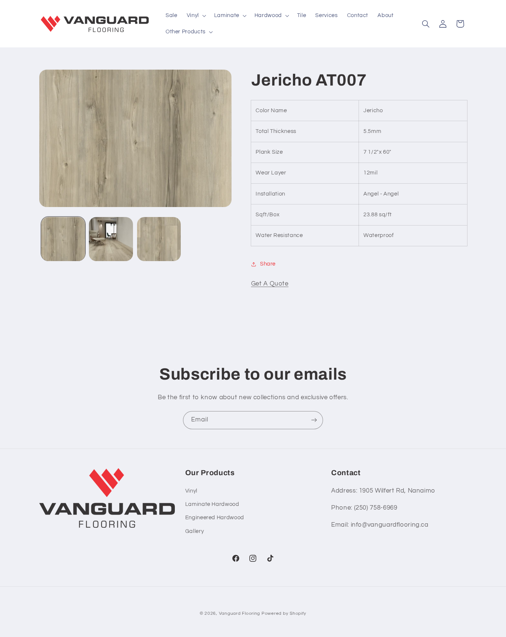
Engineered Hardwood (214, 517)
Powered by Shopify (284, 613)
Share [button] (268, 264)
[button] (195, 15)
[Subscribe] (314, 420)
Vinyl (191, 491)
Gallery (194, 531)
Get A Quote (270, 283)
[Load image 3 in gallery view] (159, 239)
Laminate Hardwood (212, 504)
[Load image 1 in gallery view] (63, 239)
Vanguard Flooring (239, 613)
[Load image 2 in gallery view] (111, 239)
